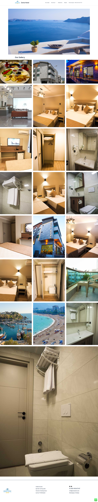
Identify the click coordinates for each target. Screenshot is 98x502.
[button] (55, 3)
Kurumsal (53, 2)
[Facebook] (69, 486)
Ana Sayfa (47, 2)
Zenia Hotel (25, 3)
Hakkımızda (39, 486)
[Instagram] (71, 486)
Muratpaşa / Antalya (74, 492)
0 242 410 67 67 (74, 488)
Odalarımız (60, 2)
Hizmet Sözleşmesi (41, 490)
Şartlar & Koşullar (41, 488)
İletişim (65, 2)
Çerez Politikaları (40, 493)
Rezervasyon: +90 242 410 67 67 (75, 2)
